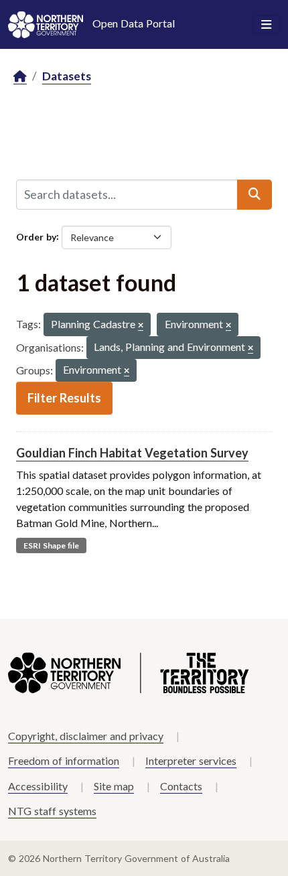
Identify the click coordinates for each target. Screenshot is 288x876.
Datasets (66, 76)
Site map (114, 786)
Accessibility (38, 786)
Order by (36, 236)
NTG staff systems (52, 810)
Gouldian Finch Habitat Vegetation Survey (132, 452)
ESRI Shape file (51, 545)
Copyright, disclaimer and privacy (85, 735)
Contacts (181, 786)
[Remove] (140, 326)
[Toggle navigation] (266, 24)
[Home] (20, 76)
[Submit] (254, 194)
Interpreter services (190, 760)
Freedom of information (63, 760)
